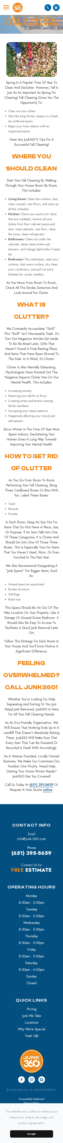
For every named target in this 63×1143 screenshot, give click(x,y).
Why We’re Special (31, 1029)
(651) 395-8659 (41, 784)
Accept (31, 1134)
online (47, 789)
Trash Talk (31, 1036)
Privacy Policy (31, 1103)
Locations (31, 1022)
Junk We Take (31, 1015)
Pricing (31, 1009)
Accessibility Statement (31, 1099)
